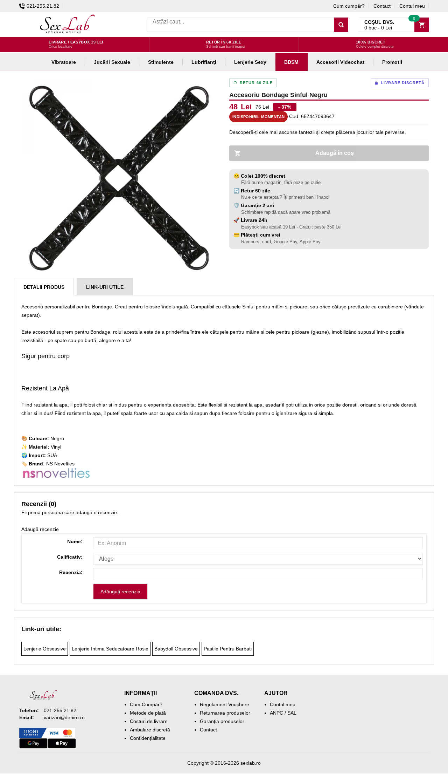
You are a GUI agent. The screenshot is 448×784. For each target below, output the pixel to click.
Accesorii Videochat (340, 62)
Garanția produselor (222, 721)
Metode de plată (148, 713)
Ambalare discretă (150, 729)
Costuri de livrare (149, 721)
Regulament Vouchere (224, 704)
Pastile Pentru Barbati (228, 649)
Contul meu (412, 6)
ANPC (276, 713)
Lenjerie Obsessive (44, 649)
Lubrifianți (203, 62)
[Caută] (341, 25)
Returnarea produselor (225, 713)
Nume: (75, 541)
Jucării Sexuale (112, 62)
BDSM (291, 62)
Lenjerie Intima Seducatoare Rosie (110, 649)
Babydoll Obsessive (176, 649)
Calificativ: (70, 557)
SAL (291, 713)
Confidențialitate (148, 738)
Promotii (392, 62)
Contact (382, 6)
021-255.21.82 (43, 6)
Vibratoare (63, 62)
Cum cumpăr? (349, 6)
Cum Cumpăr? (146, 704)
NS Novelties (60, 463)
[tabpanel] (119, 178)
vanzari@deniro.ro (64, 717)
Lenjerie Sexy (250, 62)
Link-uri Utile (105, 287)
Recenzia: (71, 572)
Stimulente (161, 62)
